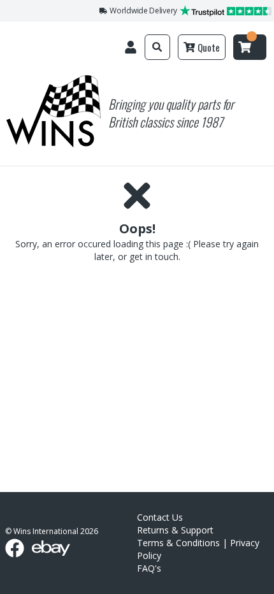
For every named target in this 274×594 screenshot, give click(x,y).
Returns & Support (175, 530)
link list (263, 589)
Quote (209, 47)
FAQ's (149, 568)
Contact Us (160, 517)
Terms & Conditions (178, 543)
